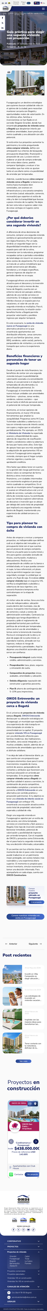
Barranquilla (14, 1263)
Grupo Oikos (5, 8)
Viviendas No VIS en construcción (20, 1281)
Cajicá (27, 1256)
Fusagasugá (14, 1258)
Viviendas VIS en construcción (19, 1278)
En (44, 3)
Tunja (27, 1258)
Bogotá (13, 1261)
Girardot (13, 1256)
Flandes (28, 1263)
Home (4, 13)
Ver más (23, 1061)
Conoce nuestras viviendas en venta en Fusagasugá (25, 916)
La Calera (28, 1261)
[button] (36, 1141)
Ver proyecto (32, 1174)
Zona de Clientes (16, 3)
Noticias (10, 13)
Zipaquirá (13, 1266)
